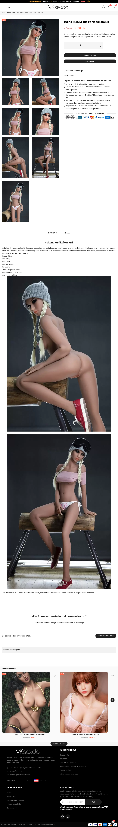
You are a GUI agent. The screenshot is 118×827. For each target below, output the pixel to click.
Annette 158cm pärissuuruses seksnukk (87, 734)
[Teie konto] (103, 6)
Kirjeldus (52, 232)
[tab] (52, 233)
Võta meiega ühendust (69, 774)
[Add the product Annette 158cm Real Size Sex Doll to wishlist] (113, 676)
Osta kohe (90, 61)
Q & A (67, 232)
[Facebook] (62, 816)
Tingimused (11, 808)
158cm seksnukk (13, 13)
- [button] (101, 46)
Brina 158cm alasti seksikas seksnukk (30, 734)
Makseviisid (11, 796)
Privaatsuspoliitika (14, 804)
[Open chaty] (113, 822)
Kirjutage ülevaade (106, 636)
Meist (9, 793)
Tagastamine (65, 770)
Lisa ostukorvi (90, 55)
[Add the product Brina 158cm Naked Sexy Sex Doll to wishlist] (55, 676)
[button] (113, 700)
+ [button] (101, 43)
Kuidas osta (64, 755)
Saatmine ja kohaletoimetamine (73, 766)
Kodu (3, 13)
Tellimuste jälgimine (68, 762)
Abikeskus (64, 759)
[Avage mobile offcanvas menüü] (3, 6)
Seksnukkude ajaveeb (15, 800)
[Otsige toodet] (9, 6)
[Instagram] (67, 816)
